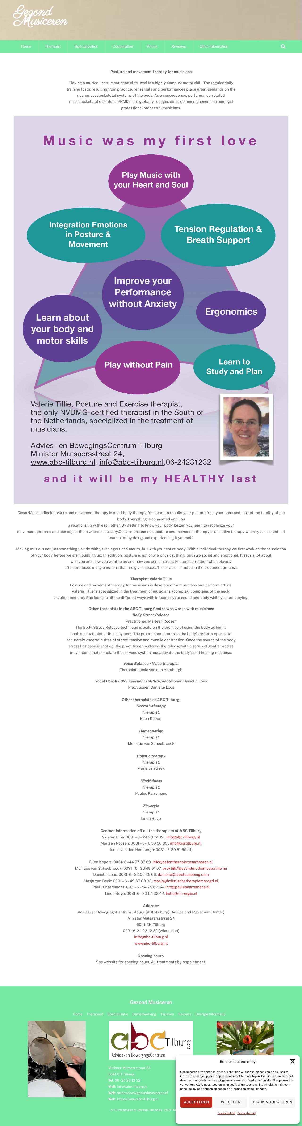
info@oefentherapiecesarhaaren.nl (183, 862)
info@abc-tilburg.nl (183, 837)
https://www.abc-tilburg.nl (137, 1099)
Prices (152, 46)
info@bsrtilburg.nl (185, 843)
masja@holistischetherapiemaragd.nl (185, 881)
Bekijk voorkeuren (272, 1102)
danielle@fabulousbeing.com (183, 874)
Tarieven (167, 1014)
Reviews (178, 46)
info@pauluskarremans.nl (187, 887)
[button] (292, 1061)
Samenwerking (144, 1014)
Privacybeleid (246, 1113)
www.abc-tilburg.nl (151, 943)
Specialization (86, 46)
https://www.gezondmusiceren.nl (142, 1093)
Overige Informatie (211, 1014)
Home (26, 46)
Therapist (53, 46)
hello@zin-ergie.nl (181, 893)
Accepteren (196, 1102)
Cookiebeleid (226, 1113)
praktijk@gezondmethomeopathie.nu (195, 868)
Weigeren (231, 1102)
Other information (214, 46)
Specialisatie (117, 1014)
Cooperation (122, 46)
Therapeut (95, 1014)
